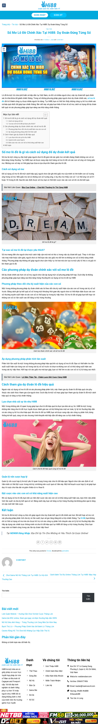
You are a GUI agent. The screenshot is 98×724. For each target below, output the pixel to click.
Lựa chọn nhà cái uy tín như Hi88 (19, 137)
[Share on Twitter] (47, 542)
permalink (65, 551)
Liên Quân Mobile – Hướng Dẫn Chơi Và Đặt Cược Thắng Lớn (27, 614)
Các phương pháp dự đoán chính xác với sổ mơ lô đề (25, 126)
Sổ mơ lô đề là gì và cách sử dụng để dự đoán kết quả (26, 118)
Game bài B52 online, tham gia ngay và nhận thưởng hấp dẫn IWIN (29, 618)
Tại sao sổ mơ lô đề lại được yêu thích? (21, 124)
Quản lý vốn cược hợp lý (16, 140)
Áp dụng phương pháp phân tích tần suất (22, 132)
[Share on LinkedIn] (60, 542)
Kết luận (8, 145)
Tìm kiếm (5, 591)
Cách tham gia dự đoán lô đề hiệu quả (20, 135)
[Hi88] (49, 5)
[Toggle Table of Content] (44, 115)
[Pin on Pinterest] (55, 542)
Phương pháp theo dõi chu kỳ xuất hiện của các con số (27, 129)
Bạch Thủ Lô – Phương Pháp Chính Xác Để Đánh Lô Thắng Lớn (28, 626)
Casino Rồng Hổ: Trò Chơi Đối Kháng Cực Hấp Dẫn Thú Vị (25, 631)
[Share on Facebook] (42, 542)
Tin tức (15, 24)
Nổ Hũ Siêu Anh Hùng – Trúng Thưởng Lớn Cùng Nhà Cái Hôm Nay (29, 622)
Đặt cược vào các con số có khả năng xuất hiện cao (26, 143)
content (60, 40)
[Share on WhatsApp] (38, 542)
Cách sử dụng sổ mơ (15, 121)
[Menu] (4, 5)
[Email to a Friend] (51, 542)
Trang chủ (6, 24)
